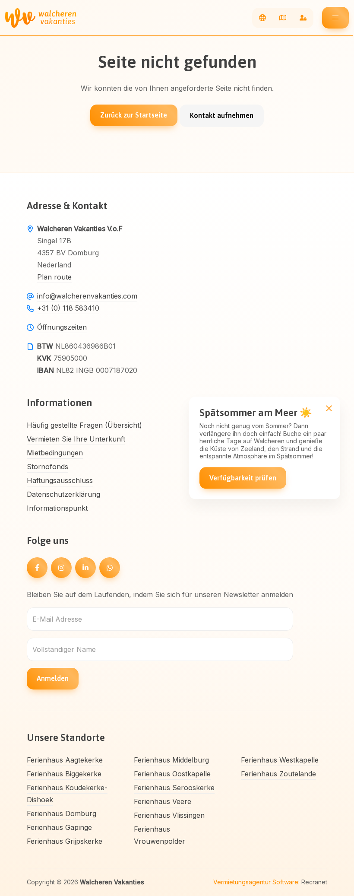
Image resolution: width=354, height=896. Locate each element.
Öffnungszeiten (62, 327)
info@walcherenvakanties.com (87, 296)
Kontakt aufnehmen (221, 115)
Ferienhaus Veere (162, 801)
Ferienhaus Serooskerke (174, 787)
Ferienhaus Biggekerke (64, 773)
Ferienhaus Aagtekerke (65, 760)
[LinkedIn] (85, 567)
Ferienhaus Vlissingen (169, 815)
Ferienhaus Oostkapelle (172, 773)
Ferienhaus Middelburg (171, 760)
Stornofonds (47, 466)
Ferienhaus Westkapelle (280, 760)
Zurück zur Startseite (133, 115)
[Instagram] (61, 567)
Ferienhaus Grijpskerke (64, 841)
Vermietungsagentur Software (255, 882)
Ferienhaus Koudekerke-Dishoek (67, 793)
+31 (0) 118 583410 (68, 308)
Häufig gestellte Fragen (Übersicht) (84, 425)
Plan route (54, 277)
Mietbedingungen (55, 452)
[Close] (328, 408)
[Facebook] (37, 567)
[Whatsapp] (109, 567)
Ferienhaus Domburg (61, 813)
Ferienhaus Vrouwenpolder (159, 835)
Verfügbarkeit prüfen (242, 478)
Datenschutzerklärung (63, 494)
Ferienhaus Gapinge (59, 827)
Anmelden (53, 678)
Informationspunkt (57, 508)
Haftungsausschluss (60, 480)
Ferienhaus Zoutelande (278, 773)
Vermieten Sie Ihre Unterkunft (76, 439)
